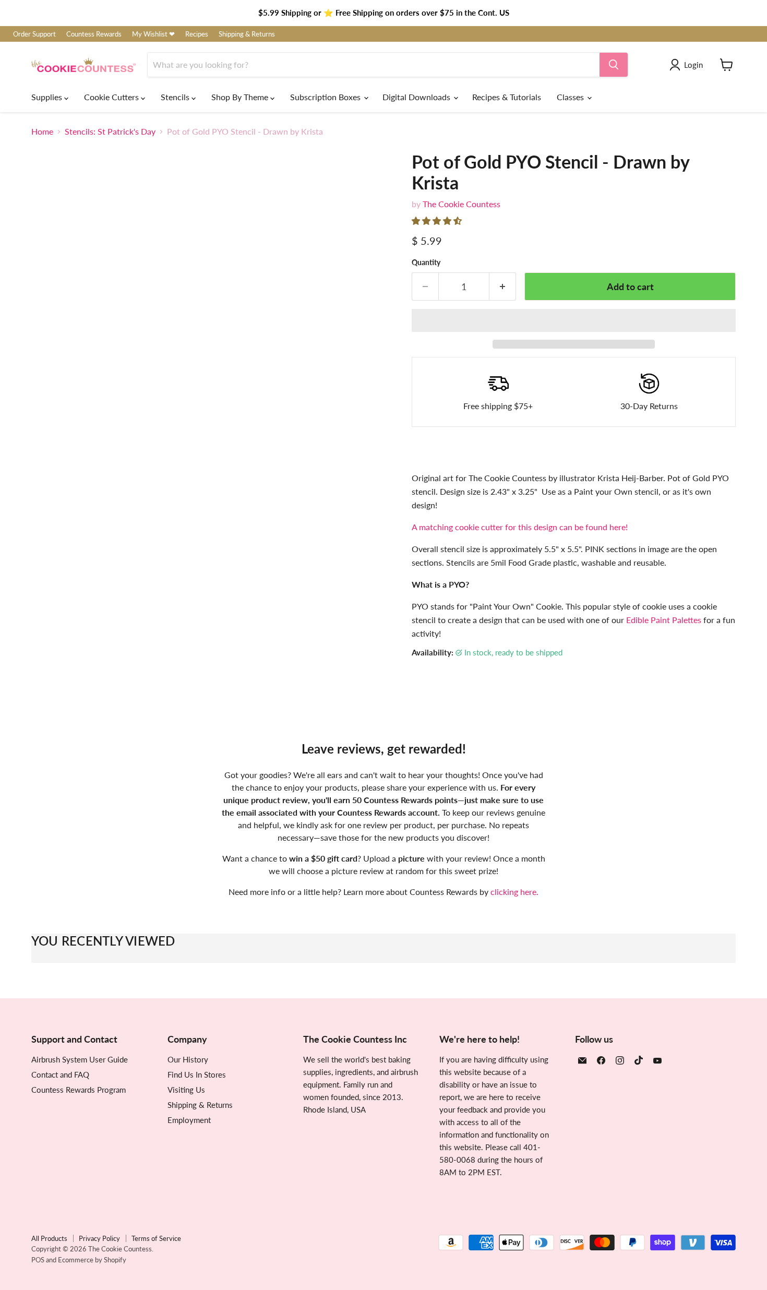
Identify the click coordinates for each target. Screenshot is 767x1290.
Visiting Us (186, 1089)
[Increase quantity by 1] (502, 286)
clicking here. (514, 892)
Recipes (196, 34)
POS (37, 1260)
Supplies (47, 97)
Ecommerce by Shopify (92, 1260)
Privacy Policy (99, 1238)
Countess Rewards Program (78, 1089)
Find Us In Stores (196, 1074)
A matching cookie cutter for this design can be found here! (520, 527)
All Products (49, 1238)
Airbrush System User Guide (79, 1059)
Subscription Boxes (326, 97)
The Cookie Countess (461, 204)
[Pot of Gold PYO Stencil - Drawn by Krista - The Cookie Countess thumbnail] (50, 544)
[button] (438, 220)
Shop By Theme (240, 97)
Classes (571, 97)
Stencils (176, 97)
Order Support (34, 34)
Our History (187, 1059)
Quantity (426, 262)
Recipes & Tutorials (506, 97)
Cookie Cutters (112, 97)
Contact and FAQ (60, 1074)
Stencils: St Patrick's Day (110, 131)
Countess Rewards (94, 34)
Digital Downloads (417, 97)
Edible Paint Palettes (663, 620)
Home (42, 131)
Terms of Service (156, 1238)
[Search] (614, 65)
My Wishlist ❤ (153, 34)
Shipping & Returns (247, 34)
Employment (189, 1120)
